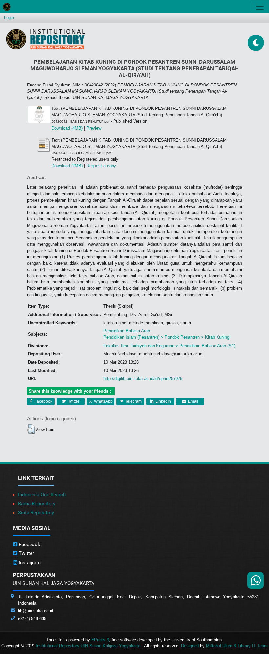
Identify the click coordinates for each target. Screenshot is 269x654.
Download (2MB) (67, 165)
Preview (93, 128)
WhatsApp (103, 401)
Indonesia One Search (42, 494)
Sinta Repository (36, 513)
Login (9, 17)
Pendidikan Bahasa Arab (126, 330)
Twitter (73, 401)
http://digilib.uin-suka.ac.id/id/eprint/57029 (142, 378)
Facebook (42, 401)
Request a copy (101, 165)
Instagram (29, 563)
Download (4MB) (67, 128)
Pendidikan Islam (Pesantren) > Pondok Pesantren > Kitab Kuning (166, 337)
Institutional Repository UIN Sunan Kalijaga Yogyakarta (89, 645)
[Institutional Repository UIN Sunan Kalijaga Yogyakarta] (45, 38)
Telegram (133, 401)
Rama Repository (36, 504)
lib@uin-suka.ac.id (35, 610)
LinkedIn (163, 401)
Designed (190, 645)
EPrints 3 (100, 639)
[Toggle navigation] (260, 6)
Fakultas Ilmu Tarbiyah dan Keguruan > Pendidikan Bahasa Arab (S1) (169, 345)
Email (192, 401)
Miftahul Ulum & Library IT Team (237, 645)
